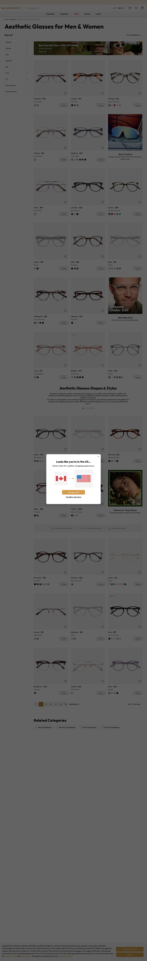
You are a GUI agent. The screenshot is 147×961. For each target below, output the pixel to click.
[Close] (98, 456)
